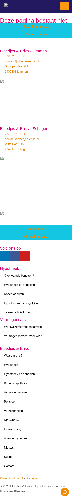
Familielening (12, 429)
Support (9, 456)
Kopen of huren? (14, 294)
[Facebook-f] (15, 256)
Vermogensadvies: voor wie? (23, 336)
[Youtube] (25, 256)
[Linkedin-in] (5, 256)
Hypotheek (9, 268)
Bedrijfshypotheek (15, 383)
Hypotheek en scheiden (19, 284)
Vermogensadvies (16, 319)
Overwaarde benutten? (19, 275)
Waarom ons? (13, 355)
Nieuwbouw (11, 420)
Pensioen (10, 401)
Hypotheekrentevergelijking (21, 303)
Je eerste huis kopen (17, 312)
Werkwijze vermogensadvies (23, 326)
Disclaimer (33, 478)
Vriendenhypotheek (16, 438)
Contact (9, 466)
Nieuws (9, 447)
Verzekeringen (13, 410)
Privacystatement (11, 478)
